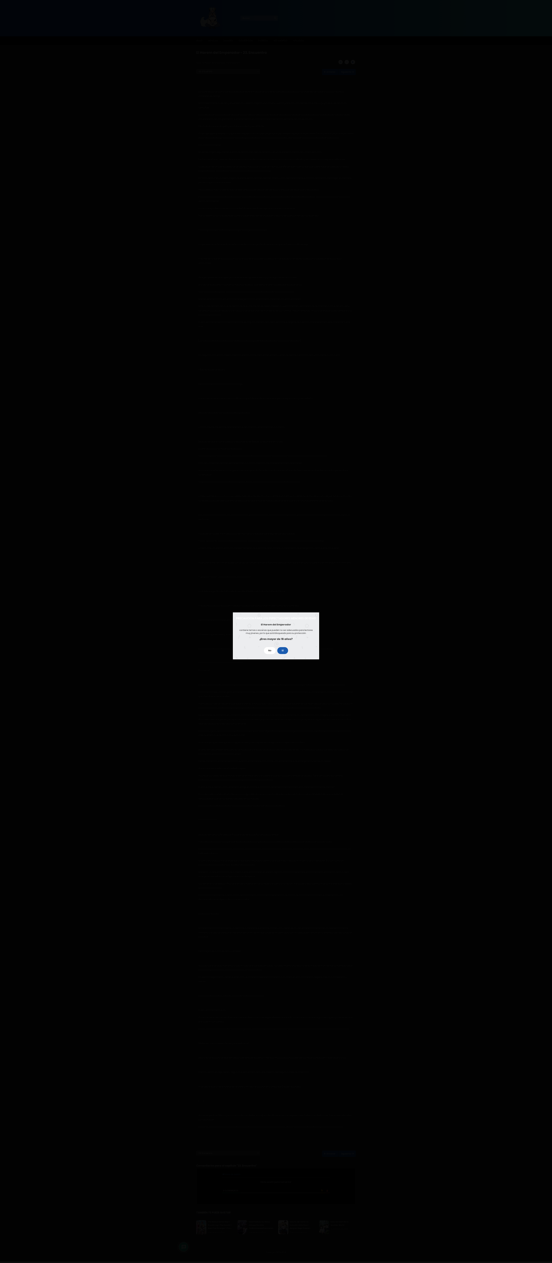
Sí (283, 650)
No (269, 650)
